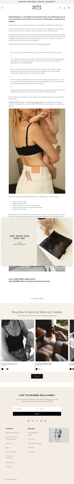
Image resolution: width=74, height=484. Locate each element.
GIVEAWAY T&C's (10, 462)
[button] (60, 8)
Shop (11, 279)
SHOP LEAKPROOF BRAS (35, 443)
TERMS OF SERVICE (11, 452)
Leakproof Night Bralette (44, 364)
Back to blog (38, 298)
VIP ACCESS (9, 466)
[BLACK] (2, 369)
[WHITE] (5, 369)
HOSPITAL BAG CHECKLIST (10, 457)
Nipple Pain (46, 44)
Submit (37, 414)
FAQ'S (7, 447)
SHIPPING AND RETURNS (13, 433)
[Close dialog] (69, 220)
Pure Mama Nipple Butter (35, 102)
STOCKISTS (31, 439)
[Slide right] (70, 341)
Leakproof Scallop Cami (9, 364)
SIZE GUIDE (31, 447)
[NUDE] (39, 369)
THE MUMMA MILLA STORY (33, 434)
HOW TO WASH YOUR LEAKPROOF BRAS (12, 438)
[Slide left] (4, 341)
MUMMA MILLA (13, 479)
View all (37, 376)
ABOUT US (9, 443)
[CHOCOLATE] (7, 369)
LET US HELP (31, 452)
